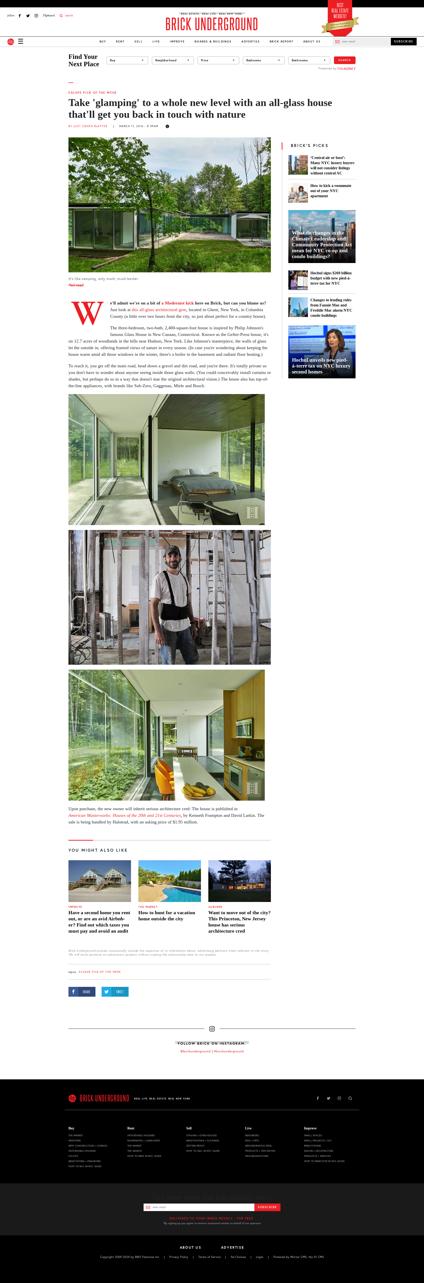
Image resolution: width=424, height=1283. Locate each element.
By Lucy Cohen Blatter (87, 126)
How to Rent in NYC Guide (144, 1156)
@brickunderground (195, 1051)
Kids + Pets (252, 1140)
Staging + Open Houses (201, 1135)
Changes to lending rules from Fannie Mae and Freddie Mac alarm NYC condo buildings (331, 307)
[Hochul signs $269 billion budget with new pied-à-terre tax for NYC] (298, 280)
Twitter (28, 15)
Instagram (36, 15)
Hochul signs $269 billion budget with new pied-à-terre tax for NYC (331, 278)
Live (156, 41)
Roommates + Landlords (143, 1140)
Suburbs (215, 907)
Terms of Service (209, 1257)
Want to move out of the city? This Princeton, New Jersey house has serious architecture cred (239, 922)
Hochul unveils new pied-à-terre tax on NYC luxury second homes (321, 366)
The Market (148, 907)
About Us (312, 41)
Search (344, 60)
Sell (138, 41)
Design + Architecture (318, 1150)
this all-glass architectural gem (159, 309)
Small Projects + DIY (317, 1140)
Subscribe (267, 1207)
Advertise (250, 41)
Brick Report (281, 41)
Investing (74, 1140)
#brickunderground (229, 1051)
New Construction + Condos (87, 1145)
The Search (134, 1150)
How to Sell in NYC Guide (203, 1150)
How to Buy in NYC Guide (84, 1166)
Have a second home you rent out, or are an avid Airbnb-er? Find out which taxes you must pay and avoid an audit (99, 922)
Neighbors (252, 1135)
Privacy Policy (178, 1257)
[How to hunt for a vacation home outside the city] (169, 881)
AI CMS (319, 1257)
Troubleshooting (256, 1156)
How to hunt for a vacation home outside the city (166, 915)
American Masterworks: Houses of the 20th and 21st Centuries (124, 815)
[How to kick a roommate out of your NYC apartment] (298, 193)
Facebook (19, 15)
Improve (177, 41)
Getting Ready (195, 1145)
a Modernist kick (178, 303)
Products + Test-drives (260, 1150)
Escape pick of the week (92, 92)
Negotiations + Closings (202, 1140)
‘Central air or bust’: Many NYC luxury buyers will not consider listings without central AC (332, 165)
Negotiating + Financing (84, 1161)
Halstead (75, 285)
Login (259, 1257)
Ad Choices (238, 1257)
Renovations (312, 1145)
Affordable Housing (82, 1150)
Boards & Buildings (213, 41)
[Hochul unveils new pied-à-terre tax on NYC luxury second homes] (322, 351)
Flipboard (49, 15)
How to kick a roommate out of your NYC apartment (330, 191)
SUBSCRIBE (403, 41)
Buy (103, 41)
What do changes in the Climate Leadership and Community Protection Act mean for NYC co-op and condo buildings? (322, 244)
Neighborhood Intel (258, 1145)
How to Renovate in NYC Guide (324, 1161)
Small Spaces (313, 1135)
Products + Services (317, 1156)
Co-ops (73, 1156)
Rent (120, 41)
